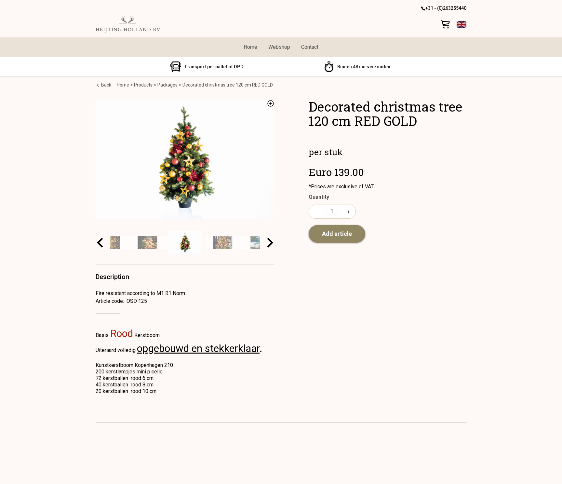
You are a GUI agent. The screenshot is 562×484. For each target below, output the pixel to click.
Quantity (319, 197)
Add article (337, 233)
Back (105, 84)
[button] (461, 24)
